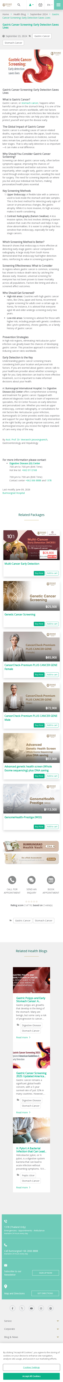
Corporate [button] (9, 1328)
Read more (22, 1037)
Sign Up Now (45, 1272)
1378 (49, 480)
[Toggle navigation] (58, 5)
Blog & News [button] (11, 1337)
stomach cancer (29, 102)
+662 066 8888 (34, 480)
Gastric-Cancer (42, 36)
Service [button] (8, 1320)
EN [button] (48, 4)
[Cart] (40, 5)
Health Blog (19, 14)
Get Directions (45, 1293)
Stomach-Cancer (13, 42)
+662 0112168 (29, 470)
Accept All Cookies (31, 1376)
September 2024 (38, 14)
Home (5, 14)
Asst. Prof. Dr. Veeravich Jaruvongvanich (26, 439)
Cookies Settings (31, 1367)
